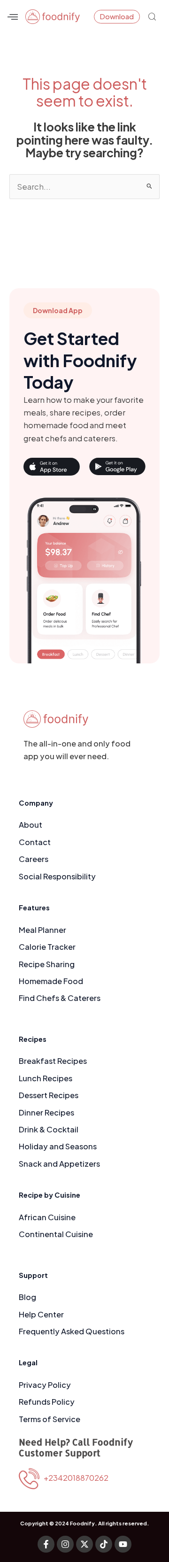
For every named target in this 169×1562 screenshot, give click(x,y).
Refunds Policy (47, 1402)
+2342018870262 (73, 1478)
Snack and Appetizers (59, 1164)
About (30, 825)
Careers (33, 859)
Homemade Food (51, 981)
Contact (35, 842)
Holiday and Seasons (58, 1146)
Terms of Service (49, 1419)
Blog (27, 1297)
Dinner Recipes (46, 1112)
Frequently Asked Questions (71, 1331)
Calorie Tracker (47, 947)
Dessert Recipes (48, 1095)
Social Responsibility (57, 876)
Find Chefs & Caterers (59, 998)
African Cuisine (47, 1217)
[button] (13, 16)
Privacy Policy (45, 1385)
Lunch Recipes (45, 1078)
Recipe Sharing (47, 964)
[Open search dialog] (152, 15)
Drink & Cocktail (48, 1129)
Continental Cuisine (56, 1234)
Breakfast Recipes (53, 1061)
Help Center (41, 1314)
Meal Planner (42, 930)
